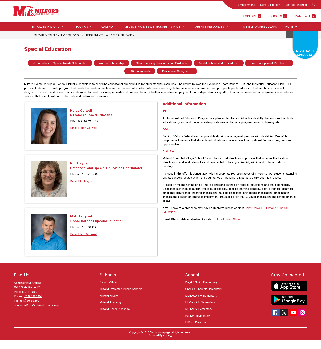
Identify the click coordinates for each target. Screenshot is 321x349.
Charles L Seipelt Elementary (203, 289)
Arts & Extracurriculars (257, 26)
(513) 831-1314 (33, 296)
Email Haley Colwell (83, 127)
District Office (108, 282)
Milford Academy (110, 302)
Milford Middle (109, 295)
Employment (246, 4)
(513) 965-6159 (29, 300)
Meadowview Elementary (201, 295)
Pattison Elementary (198, 315)
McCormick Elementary (200, 302)
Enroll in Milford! (46, 26)
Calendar (108, 26)
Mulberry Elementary (198, 309)
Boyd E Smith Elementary (201, 282)
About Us (80, 26)
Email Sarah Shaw (228, 219)
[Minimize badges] (289, 34)
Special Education (122, 35)
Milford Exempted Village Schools (56, 35)
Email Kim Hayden (82, 181)
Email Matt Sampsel (83, 234)
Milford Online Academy (115, 309)
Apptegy (168, 335)
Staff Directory (270, 4)
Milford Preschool (196, 322)
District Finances (296, 4)
